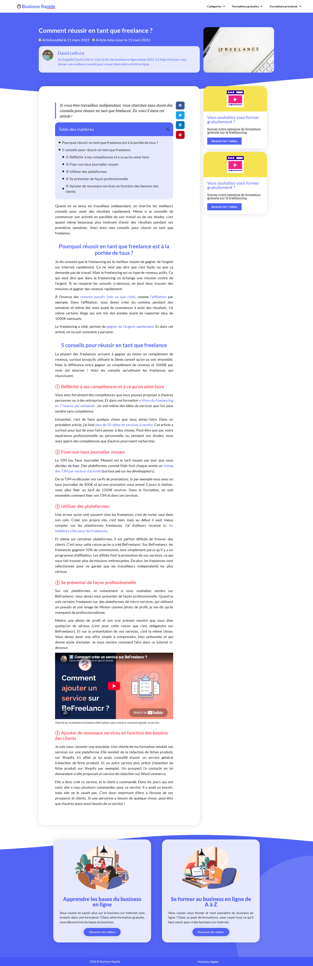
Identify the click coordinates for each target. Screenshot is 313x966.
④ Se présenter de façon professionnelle (97, 178)
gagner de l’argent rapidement (130, 326)
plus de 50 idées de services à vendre (124, 424)
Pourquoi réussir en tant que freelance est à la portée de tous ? (110, 142)
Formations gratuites (245, 6)
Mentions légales (208, 961)
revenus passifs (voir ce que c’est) (107, 296)
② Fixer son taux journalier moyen (92, 164)
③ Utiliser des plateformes (86, 171)
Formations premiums (284, 6)
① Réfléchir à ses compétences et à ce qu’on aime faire (107, 157)
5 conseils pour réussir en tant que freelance (96, 150)
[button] (168, 129)
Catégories (214, 6)
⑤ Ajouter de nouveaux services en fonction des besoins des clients (112, 188)
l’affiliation (158, 296)
